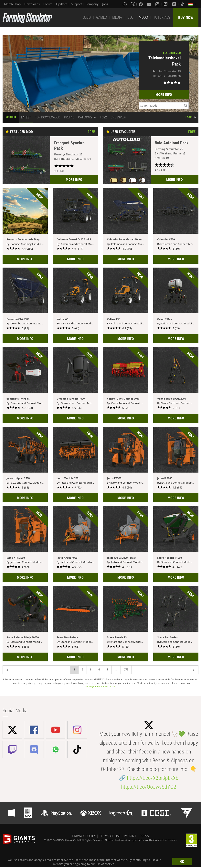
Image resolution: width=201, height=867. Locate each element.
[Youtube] (149, 4)
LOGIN (189, 117)
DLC (130, 17)
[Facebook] (141, 4)
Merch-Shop (12, 4)
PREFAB (69, 117)
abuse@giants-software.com (100, 686)
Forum (47, 4)
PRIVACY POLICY (84, 836)
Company (92, 4)
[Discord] (174, 4)
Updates (61, 4)
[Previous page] (194, 670)
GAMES (101, 17)
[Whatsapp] (125, 4)
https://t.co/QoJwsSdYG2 (148, 787)
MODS (143, 17)
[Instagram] (157, 4)
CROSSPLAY (119, 117)
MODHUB (11, 117)
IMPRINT (130, 836)
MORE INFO (163, 94)
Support (76, 4)
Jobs (105, 4)
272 (126, 669)
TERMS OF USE (110, 836)
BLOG (87, 17)
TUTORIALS (161, 17)
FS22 (103, 117)
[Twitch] (166, 4)
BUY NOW (185, 17)
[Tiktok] (182, 4)
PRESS (144, 836)
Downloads (32, 4)
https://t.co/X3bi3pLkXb (152, 778)
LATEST (26, 117)
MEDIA (117, 17)
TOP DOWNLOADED (47, 117)
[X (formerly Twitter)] (133, 4)
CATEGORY (85, 117)
